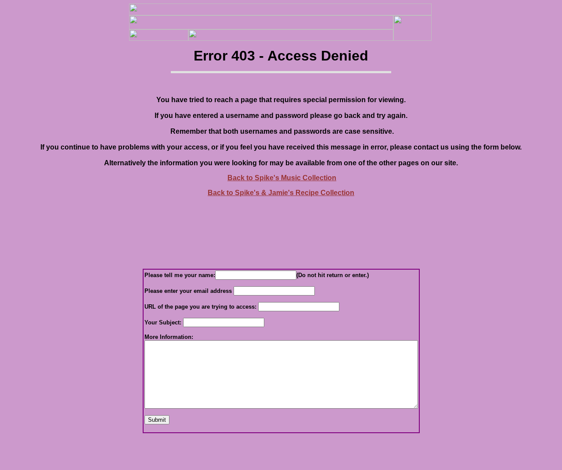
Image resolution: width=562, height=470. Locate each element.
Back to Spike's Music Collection (281, 178)
